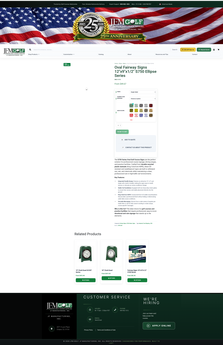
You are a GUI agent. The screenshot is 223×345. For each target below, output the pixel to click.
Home (116, 63)
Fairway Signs (123, 223)
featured (141, 223)
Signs (124, 63)
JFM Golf (120, 225)
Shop (120, 63)
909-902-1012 (125, 4)
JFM (151, 223)
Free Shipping (146, 223)
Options (86, 280)
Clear (131, 119)
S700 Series (129, 223)
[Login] (214, 49)
